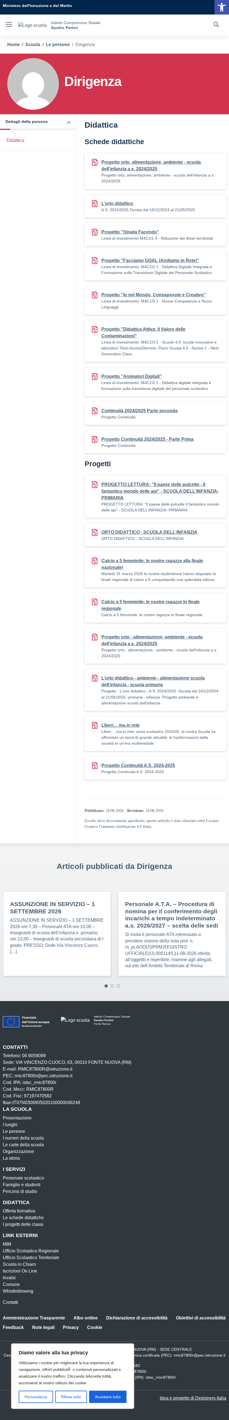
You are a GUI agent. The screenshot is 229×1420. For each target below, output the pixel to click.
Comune (11, 1284)
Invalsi (9, 1277)
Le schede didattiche (23, 1217)
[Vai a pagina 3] (118, 986)
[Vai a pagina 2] (112, 986)
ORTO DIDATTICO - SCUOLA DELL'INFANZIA (149, 532)
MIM (7, 1244)
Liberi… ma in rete (120, 725)
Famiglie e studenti (21, 1184)
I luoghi (10, 1124)
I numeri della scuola (23, 1138)
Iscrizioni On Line (20, 1271)
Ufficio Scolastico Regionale (31, 1251)
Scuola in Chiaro (19, 1264)
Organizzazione (18, 1151)
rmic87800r (137, 1371)
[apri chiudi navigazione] (9, 25)
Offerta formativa (19, 1211)
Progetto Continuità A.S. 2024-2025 (138, 765)
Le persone (14, 1131)
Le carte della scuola (23, 1144)
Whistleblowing (18, 1291)
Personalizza (36, 1397)
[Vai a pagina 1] (106, 986)
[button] (38, 122)
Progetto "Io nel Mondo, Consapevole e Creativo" (153, 294)
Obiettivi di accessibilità (201, 1318)
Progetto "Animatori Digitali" (131, 376)
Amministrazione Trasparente (34, 1318)
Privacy (71, 1327)
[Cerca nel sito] (216, 25)
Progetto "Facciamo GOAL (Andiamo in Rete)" (150, 260)
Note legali (43, 1327)
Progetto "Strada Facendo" (130, 232)
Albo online (85, 1318)
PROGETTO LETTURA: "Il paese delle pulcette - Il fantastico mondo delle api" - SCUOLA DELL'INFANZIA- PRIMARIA (160, 491)
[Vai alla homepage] (32, 25)
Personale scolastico (23, 1178)
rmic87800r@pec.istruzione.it (199, 1355)
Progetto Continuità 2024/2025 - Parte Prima (147, 439)
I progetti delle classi (23, 1224)
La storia (11, 1158)
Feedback (13, 1327)
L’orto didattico (117, 203)
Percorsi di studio (20, 1191)
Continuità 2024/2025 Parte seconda (139, 410)
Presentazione (17, 1118)
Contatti (10, 1302)
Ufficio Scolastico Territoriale (31, 1257)
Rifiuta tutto (71, 1397)
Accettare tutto (108, 1397)
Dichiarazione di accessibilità (137, 1318)
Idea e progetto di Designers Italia (193, 1398)
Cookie (94, 1327)
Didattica (15, 140)
